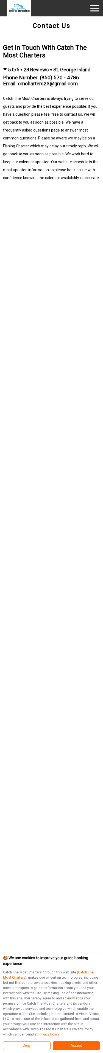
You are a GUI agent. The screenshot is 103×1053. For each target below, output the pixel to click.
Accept (76, 1046)
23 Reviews (36, 69)
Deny (27, 1046)
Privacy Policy (48, 1034)
